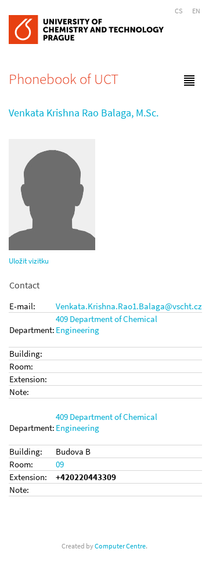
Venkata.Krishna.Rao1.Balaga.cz (128, 306)
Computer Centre (120, 546)
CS (178, 10)
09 (60, 464)
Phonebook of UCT (63, 78)
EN (196, 10)
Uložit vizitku (29, 261)
